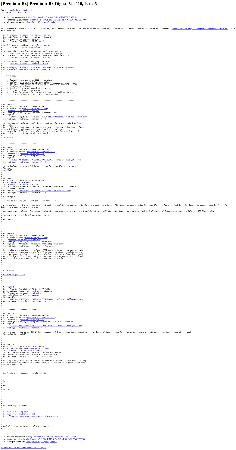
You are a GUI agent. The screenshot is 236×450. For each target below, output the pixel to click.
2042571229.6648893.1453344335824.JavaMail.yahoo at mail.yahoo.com (46, 326)
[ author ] (53, 22)
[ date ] (29, 22)
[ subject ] (44, 22)
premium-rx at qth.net (32, 154)
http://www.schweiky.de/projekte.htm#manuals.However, (200, 29)
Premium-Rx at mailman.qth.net (19, 414)
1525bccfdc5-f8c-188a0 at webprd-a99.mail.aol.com (43, 191)
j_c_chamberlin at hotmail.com (18, 10)
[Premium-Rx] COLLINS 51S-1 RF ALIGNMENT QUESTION (58, 20)
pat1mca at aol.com (21, 86)
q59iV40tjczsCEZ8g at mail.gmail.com (67, 117)
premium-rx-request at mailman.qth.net (30, 35)
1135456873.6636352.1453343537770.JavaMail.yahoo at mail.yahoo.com (46, 299)
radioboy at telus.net (36, 348)
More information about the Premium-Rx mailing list (23, 447)
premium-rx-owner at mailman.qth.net (29, 64)
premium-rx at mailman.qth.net (23, 39)
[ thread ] (36, 22)
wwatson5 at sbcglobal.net (41, 152)
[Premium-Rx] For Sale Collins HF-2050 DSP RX (54, 17)
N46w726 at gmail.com (14, 275)
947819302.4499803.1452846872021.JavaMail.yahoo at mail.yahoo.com (46, 160)
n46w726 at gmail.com (36, 238)
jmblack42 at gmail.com (35, 109)
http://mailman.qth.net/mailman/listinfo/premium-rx (37, 53)
